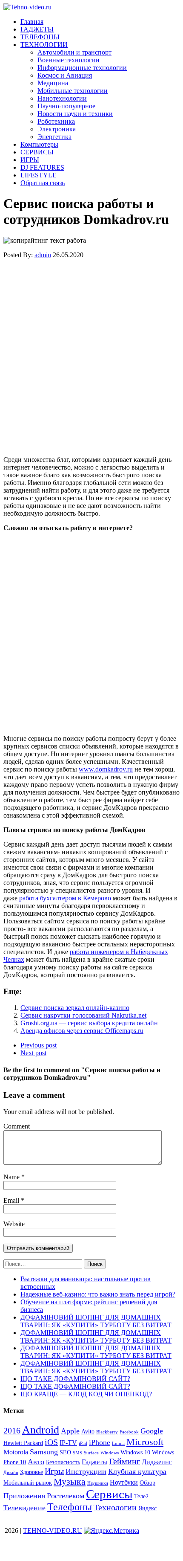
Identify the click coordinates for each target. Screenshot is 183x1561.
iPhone (99, 1442)
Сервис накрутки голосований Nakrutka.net (83, 1015)
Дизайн (10, 1472)
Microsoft (144, 1441)
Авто (36, 1461)
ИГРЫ (29, 159)
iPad (83, 1443)
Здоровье (31, 1472)
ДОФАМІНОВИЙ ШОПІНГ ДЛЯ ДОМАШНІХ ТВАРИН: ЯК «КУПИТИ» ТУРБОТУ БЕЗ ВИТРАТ (96, 1321)
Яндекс (147, 1508)
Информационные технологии (82, 67)
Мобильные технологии (72, 90)
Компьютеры (39, 144)
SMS (77, 1453)
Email (12, 1200)
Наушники (97, 1483)
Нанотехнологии (62, 98)
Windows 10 (135, 1452)
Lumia (118, 1443)
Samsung (44, 1452)
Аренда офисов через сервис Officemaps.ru (81, 1030)
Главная (31, 21)
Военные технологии (68, 60)
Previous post (38, 1045)
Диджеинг (157, 1461)
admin (42, 254)
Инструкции (86, 1471)
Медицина (52, 83)
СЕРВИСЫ (37, 152)
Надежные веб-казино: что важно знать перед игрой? (97, 1294)
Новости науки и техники (75, 113)
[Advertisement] (91, 357)
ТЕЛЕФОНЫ (40, 37)
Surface (91, 1453)
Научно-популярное (66, 106)
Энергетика (54, 136)
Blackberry (107, 1432)
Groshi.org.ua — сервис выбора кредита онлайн (89, 1023)
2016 (11, 1430)
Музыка (70, 1481)
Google (151, 1431)
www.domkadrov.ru (106, 769)
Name (12, 1177)
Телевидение (24, 1507)
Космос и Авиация (64, 75)
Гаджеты (94, 1461)
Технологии (115, 1507)
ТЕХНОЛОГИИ (44, 44)
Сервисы (109, 1494)
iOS (51, 1442)
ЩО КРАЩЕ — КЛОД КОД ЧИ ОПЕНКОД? (86, 1394)
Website (14, 1223)
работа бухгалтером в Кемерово (65, 898)
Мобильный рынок (27, 1483)
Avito (87, 1431)
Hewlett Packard (23, 1443)
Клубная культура (137, 1471)
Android (40, 1430)
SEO (65, 1452)
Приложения (24, 1495)
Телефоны (69, 1506)
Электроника (56, 129)
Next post (33, 1052)
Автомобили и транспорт (74, 52)
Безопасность (63, 1462)
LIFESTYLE (38, 175)
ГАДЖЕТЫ (37, 29)
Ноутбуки (124, 1482)
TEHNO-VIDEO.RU (52, 1530)
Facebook (129, 1432)
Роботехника (56, 121)
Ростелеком (65, 1495)
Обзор (147, 1483)
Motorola (15, 1452)
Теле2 (141, 1496)
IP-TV (68, 1442)
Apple (70, 1431)
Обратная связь (42, 182)
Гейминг (124, 1461)
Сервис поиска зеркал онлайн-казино (74, 1007)
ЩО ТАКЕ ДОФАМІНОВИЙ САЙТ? (75, 1378)
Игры (54, 1471)
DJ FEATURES (42, 167)
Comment (16, 1126)
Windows (109, 1453)
